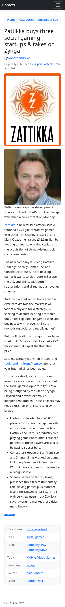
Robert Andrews (19, 58)
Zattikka (9, 225)
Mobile (31, 557)
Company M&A (37, 550)
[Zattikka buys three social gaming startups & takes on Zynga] (32, 109)
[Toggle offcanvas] (58, 5)
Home (11, 20)
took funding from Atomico (23, 363)
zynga (31, 565)
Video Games (46, 557)
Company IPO (36, 545)
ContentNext (35, 581)
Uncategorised (48, 20)
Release (9, 514)
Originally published (16, 64)
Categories (26, 20)
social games (35, 537)
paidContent (44, 64)
